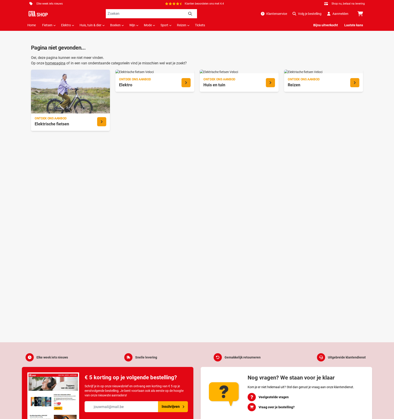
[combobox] (151, 13)
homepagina (55, 63)
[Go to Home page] (38, 13)
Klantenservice (276, 14)
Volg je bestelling (309, 14)
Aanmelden (340, 14)
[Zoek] (190, 13)
